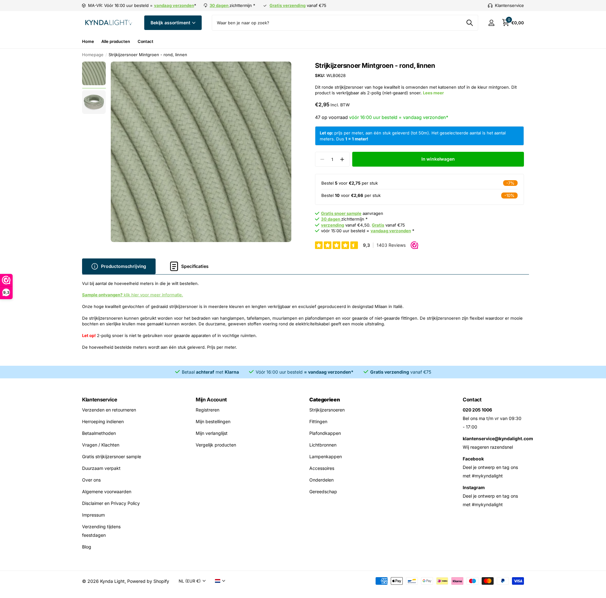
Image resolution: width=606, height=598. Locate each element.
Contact (145, 41)
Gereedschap (323, 491)
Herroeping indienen (103, 421)
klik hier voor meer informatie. (132, 294)
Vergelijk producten (216, 444)
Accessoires (321, 468)
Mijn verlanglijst (212, 433)
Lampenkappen (325, 456)
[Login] (491, 23)
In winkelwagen (438, 159)
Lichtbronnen (322, 444)
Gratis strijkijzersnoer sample (111, 456)
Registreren (207, 409)
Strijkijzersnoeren (327, 409)
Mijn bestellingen (213, 421)
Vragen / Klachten (100, 444)
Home (88, 41)
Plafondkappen (325, 433)
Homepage (93, 54)
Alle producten (115, 41)
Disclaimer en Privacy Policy (111, 503)
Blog (86, 546)
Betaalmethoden (99, 433)
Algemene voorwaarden (106, 491)
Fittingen (318, 421)
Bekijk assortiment (171, 22)
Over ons (91, 480)
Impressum (93, 515)
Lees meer (433, 92)
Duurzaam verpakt (101, 468)
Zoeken (469, 23)
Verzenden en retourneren (109, 409)
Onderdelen (321, 480)
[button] (342, 159)
